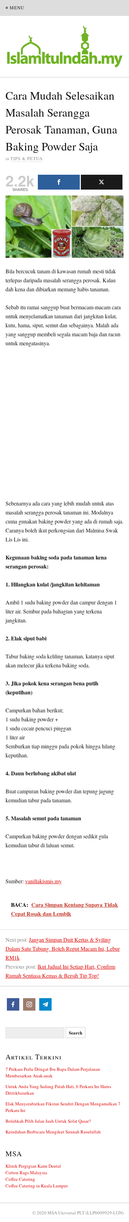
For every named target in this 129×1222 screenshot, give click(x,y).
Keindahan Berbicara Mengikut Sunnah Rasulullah (53, 1132)
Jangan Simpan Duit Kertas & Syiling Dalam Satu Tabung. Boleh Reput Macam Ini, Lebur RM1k (63, 948)
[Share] (59, 182)
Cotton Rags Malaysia (26, 1172)
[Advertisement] (64, 424)
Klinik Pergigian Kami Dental (33, 1166)
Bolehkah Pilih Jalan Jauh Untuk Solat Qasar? (48, 1121)
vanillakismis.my (43, 881)
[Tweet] (102, 182)
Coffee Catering (20, 1179)
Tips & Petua (26, 158)
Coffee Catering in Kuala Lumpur (37, 1186)
